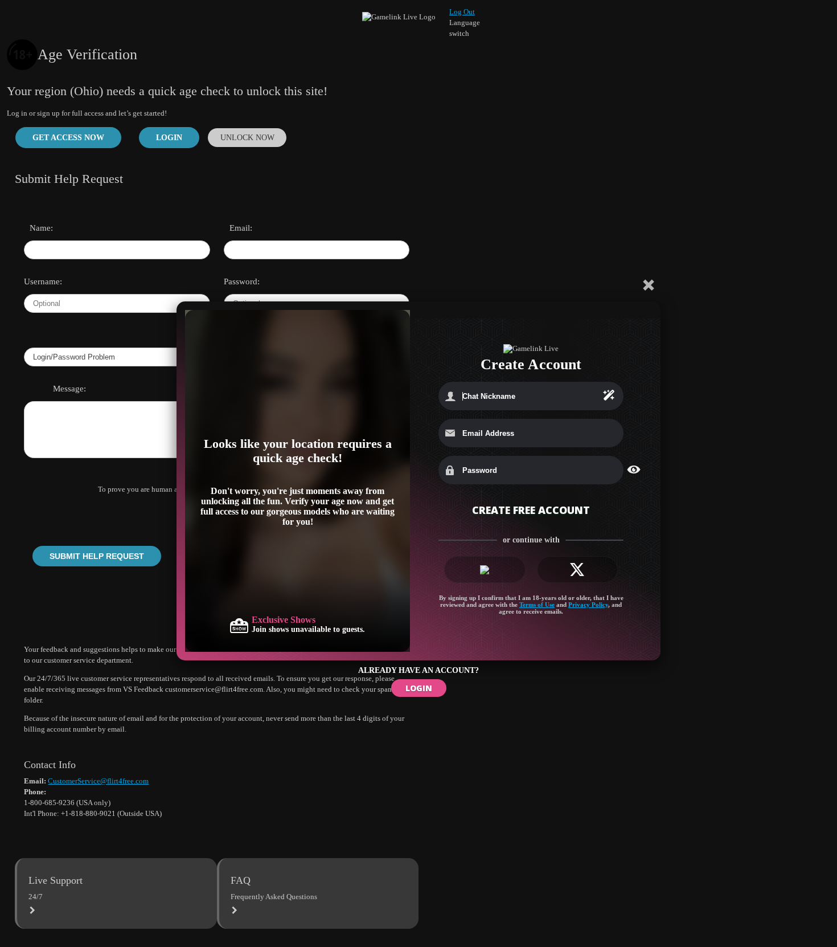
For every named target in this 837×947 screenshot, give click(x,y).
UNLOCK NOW (247, 137)
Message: (69, 388)
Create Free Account (531, 510)
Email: (240, 227)
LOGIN (418, 688)
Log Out (462, 11)
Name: (41, 227)
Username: (39, 281)
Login (169, 137)
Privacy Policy (588, 604)
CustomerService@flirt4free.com (98, 781)
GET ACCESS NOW (68, 137)
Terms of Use (537, 604)
